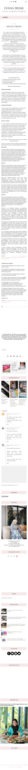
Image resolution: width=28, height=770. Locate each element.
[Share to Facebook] (8, 356)
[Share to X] (11, 356)
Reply (8, 424)
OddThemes (24, 765)
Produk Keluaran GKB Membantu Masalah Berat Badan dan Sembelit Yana (16, 618)
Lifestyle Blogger (15, 767)
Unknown (9, 413)
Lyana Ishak (14, 8)
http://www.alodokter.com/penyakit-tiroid (14, 65)
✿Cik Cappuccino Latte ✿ (12, 428)
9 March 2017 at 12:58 (13, 429)
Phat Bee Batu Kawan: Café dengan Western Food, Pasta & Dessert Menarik (16, 639)
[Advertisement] (14, 575)
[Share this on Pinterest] (14, 356)
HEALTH (14, 24)
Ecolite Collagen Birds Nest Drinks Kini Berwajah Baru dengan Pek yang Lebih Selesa (16, 625)
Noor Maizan (10, 445)
